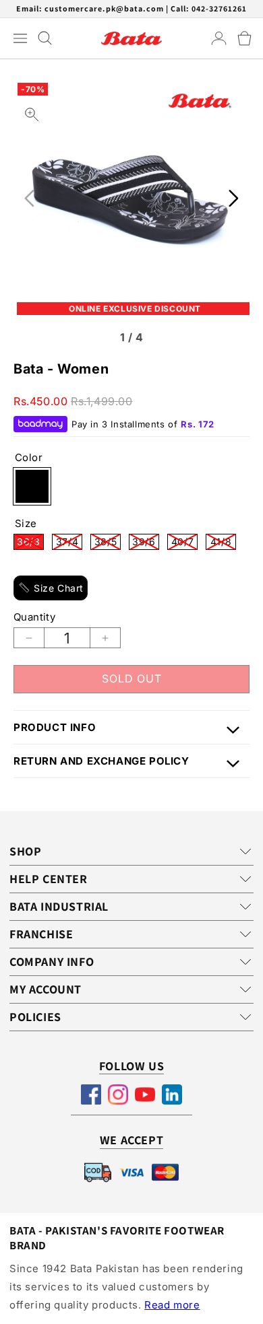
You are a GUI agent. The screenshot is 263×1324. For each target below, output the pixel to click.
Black (32, 486)
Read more (172, 1304)
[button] (244, 38)
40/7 (184, 543)
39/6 (145, 543)
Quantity (34, 617)
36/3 (30, 543)
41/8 (223, 543)
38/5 (107, 543)
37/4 (69, 543)
